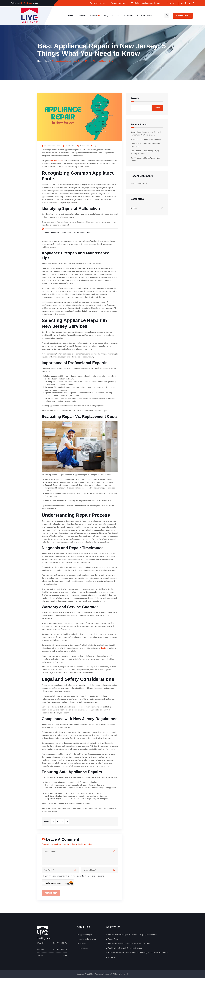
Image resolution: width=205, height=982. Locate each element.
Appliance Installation (87, 939)
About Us (82, 16)
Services (94, 16)
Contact (115, 16)
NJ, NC (172, 3)
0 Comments (84, 146)
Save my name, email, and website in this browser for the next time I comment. (74, 876)
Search (135, 98)
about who (104, 648)
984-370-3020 (119, 3)
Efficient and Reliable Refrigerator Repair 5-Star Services (129, 944)
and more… (112, 957)
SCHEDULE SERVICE (183, 15)
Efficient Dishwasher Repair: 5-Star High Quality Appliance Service (132, 935)
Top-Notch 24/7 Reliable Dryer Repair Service (125, 948)
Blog (106, 16)
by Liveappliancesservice (52, 146)
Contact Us (83, 948)
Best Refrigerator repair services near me (146, 139)
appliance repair (56, 161)
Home (70, 16)
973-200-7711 (99, 3)
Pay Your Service (144, 16)
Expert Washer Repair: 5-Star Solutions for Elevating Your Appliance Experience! (138, 953)
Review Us (128, 16)
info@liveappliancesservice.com (147, 3)
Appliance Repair (85, 935)
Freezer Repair (113, 939)
